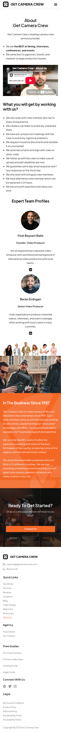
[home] (23, 4)
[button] (55, 4)
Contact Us (30, 528)
